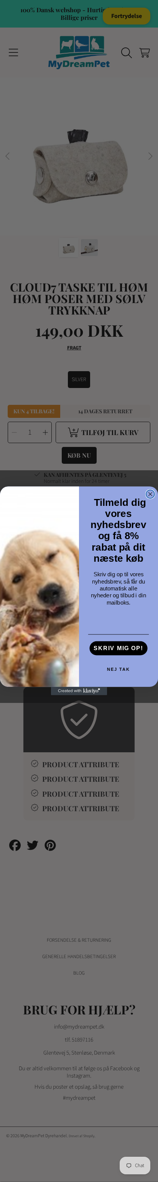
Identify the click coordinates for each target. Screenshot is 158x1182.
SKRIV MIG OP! (118, 649)
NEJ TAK (118, 669)
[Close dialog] (150, 494)
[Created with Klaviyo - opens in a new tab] (79, 691)
